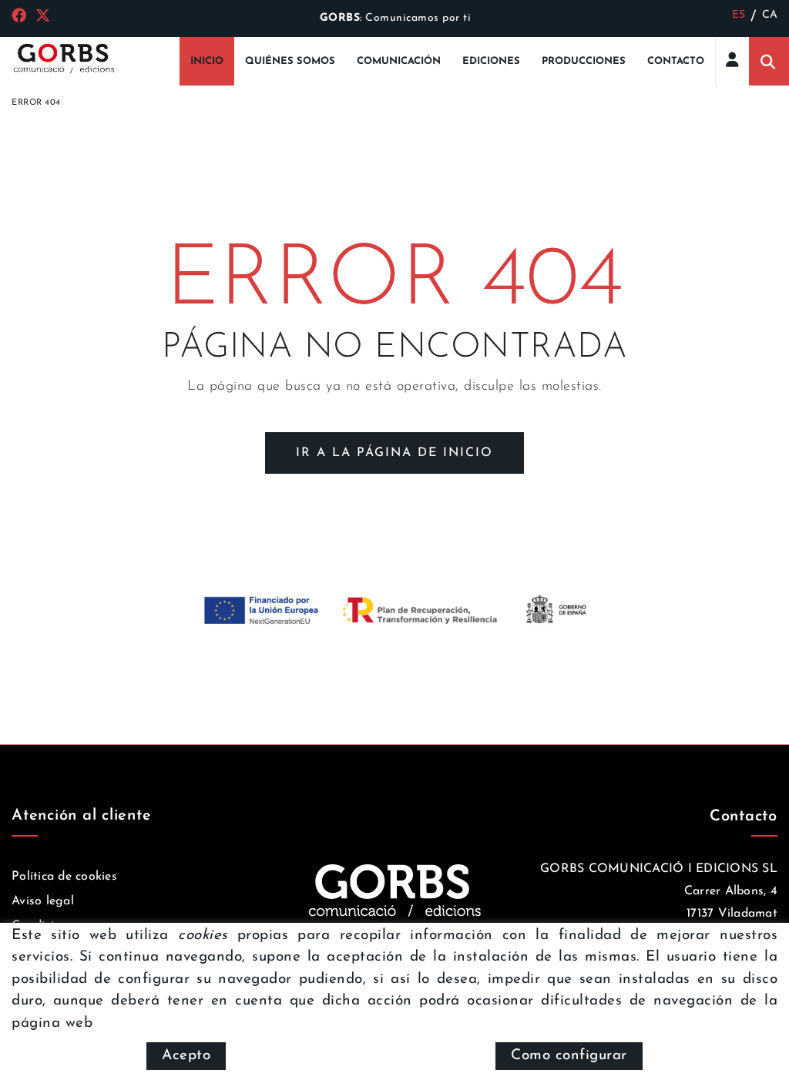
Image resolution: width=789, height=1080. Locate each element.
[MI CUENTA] (732, 59)
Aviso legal (43, 901)
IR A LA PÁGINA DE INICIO (394, 453)
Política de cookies (64, 876)
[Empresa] (63, 57)
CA (770, 15)
